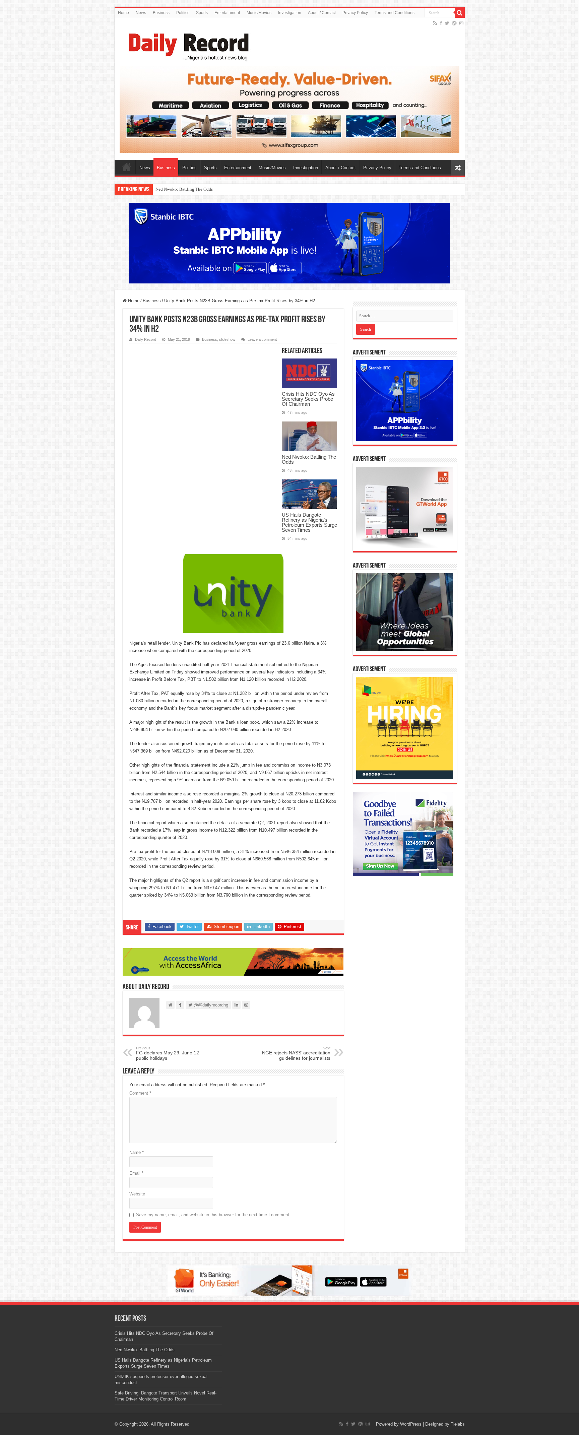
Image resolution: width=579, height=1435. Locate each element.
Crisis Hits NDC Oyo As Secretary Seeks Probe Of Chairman (308, 399)
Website (137, 1193)
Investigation (289, 12)
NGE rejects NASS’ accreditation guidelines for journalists (296, 1053)
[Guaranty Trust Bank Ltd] (289, 1280)
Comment (140, 1093)
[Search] (460, 13)
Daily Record (145, 339)
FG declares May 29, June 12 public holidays (167, 1053)
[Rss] (435, 23)
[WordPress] (454, 23)
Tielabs (458, 1424)
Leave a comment (262, 339)
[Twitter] (447, 23)
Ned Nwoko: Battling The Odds (309, 459)
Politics (182, 12)
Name (136, 1152)
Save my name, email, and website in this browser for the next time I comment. (213, 1214)
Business (161, 12)
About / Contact (322, 12)
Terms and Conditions (394, 12)
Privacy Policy (355, 12)
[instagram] (461, 23)
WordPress (411, 1424)
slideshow (227, 339)
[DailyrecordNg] (187, 44)
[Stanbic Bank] (289, 243)
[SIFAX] (290, 109)
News (141, 12)
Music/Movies (259, 12)
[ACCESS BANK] (233, 961)
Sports (202, 12)
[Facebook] (441, 23)
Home (123, 12)
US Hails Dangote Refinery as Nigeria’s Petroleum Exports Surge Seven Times (225, 189)
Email (136, 1173)
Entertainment (227, 12)
